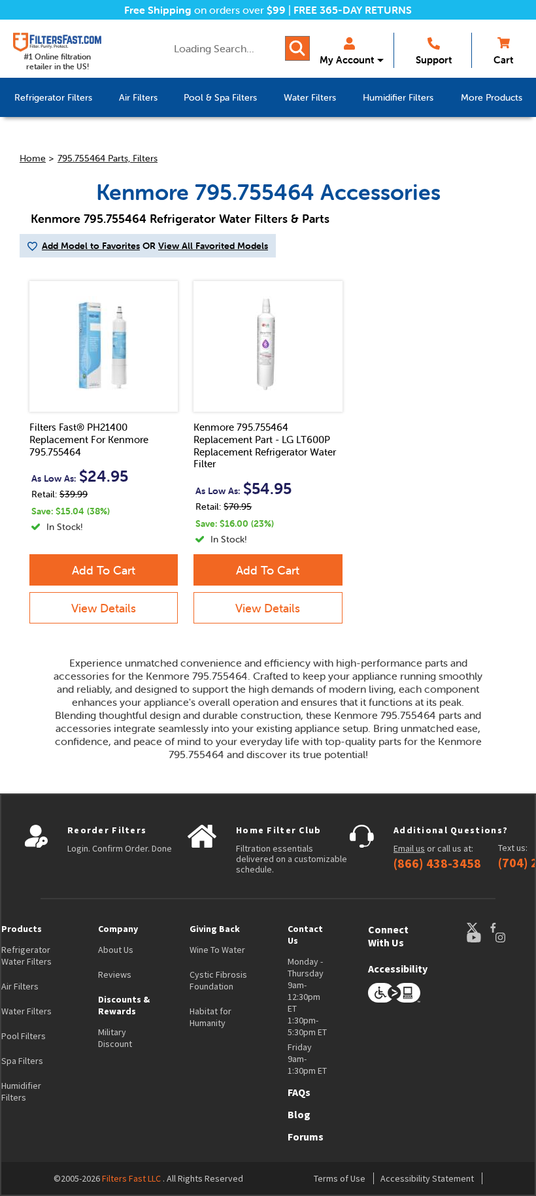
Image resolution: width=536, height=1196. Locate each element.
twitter (478, 928)
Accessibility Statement (427, 1178)
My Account (347, 60)
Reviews (114, 974)
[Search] (297, 48)
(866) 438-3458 (437, 863)
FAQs (299, 1092)
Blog (299, 1114)
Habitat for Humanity (210, 1017)
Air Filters (20, 986)
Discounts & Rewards (124, 1005)
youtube (480, 937)
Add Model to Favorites (91, 246)
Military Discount (115, 1038)
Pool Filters (23, 1036)
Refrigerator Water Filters (26, 955)
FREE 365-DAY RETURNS (352, 9)
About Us (115, 949)
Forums (306, 1136)
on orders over (205, 9)
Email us (409, 848)
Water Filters (26, 1011)
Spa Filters (22, 1061)
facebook (505, 928)
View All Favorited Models (213, 246)
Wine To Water (217, 949)
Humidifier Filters (21, 1091)
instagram (513, 937)
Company (118, 929)
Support (434, 60)
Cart (503, 60)
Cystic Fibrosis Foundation (218, 980)
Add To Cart (103, 570)
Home (33, 158)
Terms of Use (339, 1178)
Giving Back (215, 929)
